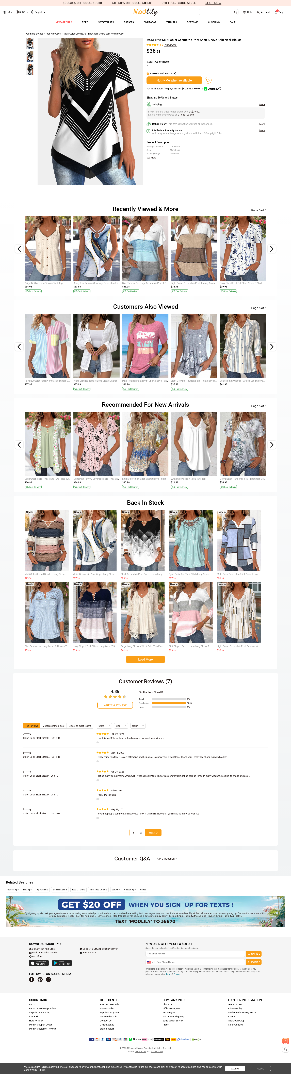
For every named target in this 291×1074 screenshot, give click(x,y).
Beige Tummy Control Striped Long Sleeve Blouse (245, 380)
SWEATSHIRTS (106, 22)
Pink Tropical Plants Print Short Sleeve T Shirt (145, 380)
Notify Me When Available (174, 80)
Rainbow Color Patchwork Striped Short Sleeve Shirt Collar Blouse (59, 380)
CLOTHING (214, 22)
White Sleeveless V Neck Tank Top (188, 478)
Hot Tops (27, 890)
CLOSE (260, 1069)
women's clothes (34, 33)
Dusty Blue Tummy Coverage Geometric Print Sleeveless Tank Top (107, 283)
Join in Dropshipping (173, 1016)
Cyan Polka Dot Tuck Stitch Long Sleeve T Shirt (193, 574)
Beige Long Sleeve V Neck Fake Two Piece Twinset (147, 646)
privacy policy (157, 1051)
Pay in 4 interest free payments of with (175, 88)
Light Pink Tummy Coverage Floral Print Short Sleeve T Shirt (104, 478)
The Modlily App (236, 1020)
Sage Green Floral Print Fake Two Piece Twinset (49, 478)
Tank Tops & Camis (98, 890)
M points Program (109, 1012)
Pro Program (169, 1012)
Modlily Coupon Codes (40, 1024)
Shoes (143, 890)
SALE (232, 22)
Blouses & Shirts (60, 890)
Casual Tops (130, 890)
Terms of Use (234, 1004)
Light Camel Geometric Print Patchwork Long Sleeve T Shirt (247, 646)
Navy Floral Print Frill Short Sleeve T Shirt (241, 283)
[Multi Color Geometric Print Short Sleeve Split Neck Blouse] (90, 111)
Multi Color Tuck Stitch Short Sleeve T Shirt (144, 478)
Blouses (56, 33)
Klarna (231, 1016)
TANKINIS (171, 22)
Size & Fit (34, 1016)
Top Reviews (31, 726)
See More (151, 157)
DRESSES (129, 22)
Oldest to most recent (80, 726)
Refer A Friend (235, 1024)
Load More (145, 659)
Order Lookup (107, 1024)
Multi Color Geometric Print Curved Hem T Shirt (241, 574)
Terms (168, 974)
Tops (47, 33)
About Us (167, 1004)
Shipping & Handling (39, 1012)
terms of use (140, 1051)
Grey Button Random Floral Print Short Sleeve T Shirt (247, 478)
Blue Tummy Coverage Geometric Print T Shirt (146, 283)
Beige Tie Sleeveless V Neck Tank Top (44, 283)
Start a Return (107, 1028)
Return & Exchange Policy (42, 1008)
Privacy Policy (235, 1008)
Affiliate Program (171, 1008)
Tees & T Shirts (78, 890)
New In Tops (13, 890)
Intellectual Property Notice (242, 1012)
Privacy (177, 974)
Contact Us (105, 1020)
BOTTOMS (192, 22)
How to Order (107, 1008)
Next (152, 832)
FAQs (32, 1004)
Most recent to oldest (53, 726)
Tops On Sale (42, 890)
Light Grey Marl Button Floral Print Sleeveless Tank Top (199, 380)
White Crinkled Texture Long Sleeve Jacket (95, 380)
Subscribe (254, 953)
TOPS (85, 22)
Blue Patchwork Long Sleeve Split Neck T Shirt (48, 646)
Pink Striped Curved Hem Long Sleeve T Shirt (192, 646)
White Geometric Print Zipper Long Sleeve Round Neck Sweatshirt (106, 574)
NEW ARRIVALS (64, 22)
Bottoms (116, 890)
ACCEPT (235, 1069)
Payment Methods (109, 1004)
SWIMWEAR (150, 22)
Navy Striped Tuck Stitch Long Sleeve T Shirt (95, 646)
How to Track (36, 1020)
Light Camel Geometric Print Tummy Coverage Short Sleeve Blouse (205, 283)
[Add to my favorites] (208, 80)
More (262, 104)
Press (166, 1024)
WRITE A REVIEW (115, 705)
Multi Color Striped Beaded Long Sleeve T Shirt (48, 574)
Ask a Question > (167, 858)
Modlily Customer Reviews (42, 1028)
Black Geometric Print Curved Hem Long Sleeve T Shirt (149, 574)
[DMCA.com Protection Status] (196, 1039)
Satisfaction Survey (173, 1020)
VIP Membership (108, 1016)
